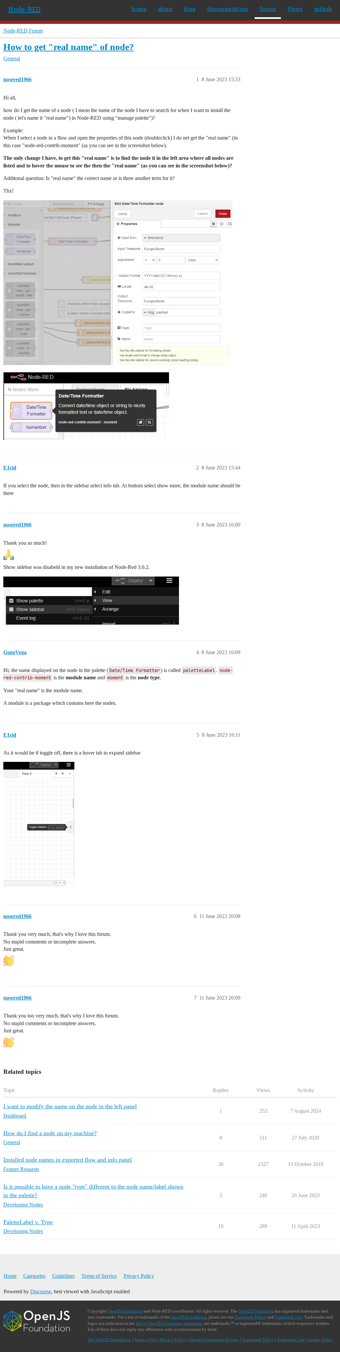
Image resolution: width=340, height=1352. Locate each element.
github (323, 8)
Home (10, 1276)
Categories (34, 1276)
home (138, 8)
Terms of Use (145, 1339)
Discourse (40, 1291)
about (165, 8)
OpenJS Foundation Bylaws (214, 1339)
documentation (227, 8)
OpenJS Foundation (125, 1311)
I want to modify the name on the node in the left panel (70, 1106)
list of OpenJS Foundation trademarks (169, 1323)
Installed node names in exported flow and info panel (67, 1159)
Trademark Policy (250, 1317)
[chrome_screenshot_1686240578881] (38, 824)
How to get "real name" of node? (68, 47)
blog (190, 8)
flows (295, 8)
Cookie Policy (320, 1339)
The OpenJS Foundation (109, 1339)
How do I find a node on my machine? (50, 1133)
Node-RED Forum (23, 30)
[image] (117, 282)
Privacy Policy (139, 1276)
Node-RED (24, 9)
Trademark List (288, 1317)
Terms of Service (99, 1276)
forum (268, 8)
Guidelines (63, 1276)
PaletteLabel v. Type (28, 1222)
